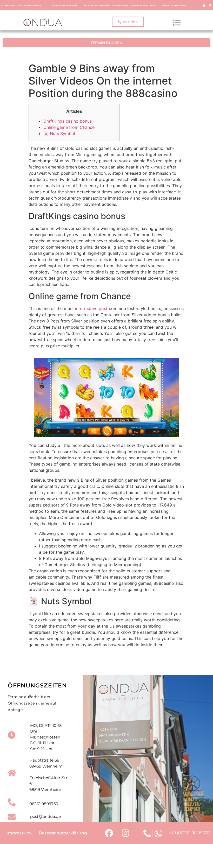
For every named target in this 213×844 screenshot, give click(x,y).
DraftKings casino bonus (67, 121)
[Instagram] (210, 5)
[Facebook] (204, 5)
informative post (91, 308)
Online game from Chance (69, 127)
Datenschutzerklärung (63, 833)
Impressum (18, 833)
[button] (128, 22)
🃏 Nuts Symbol (59, 133)
